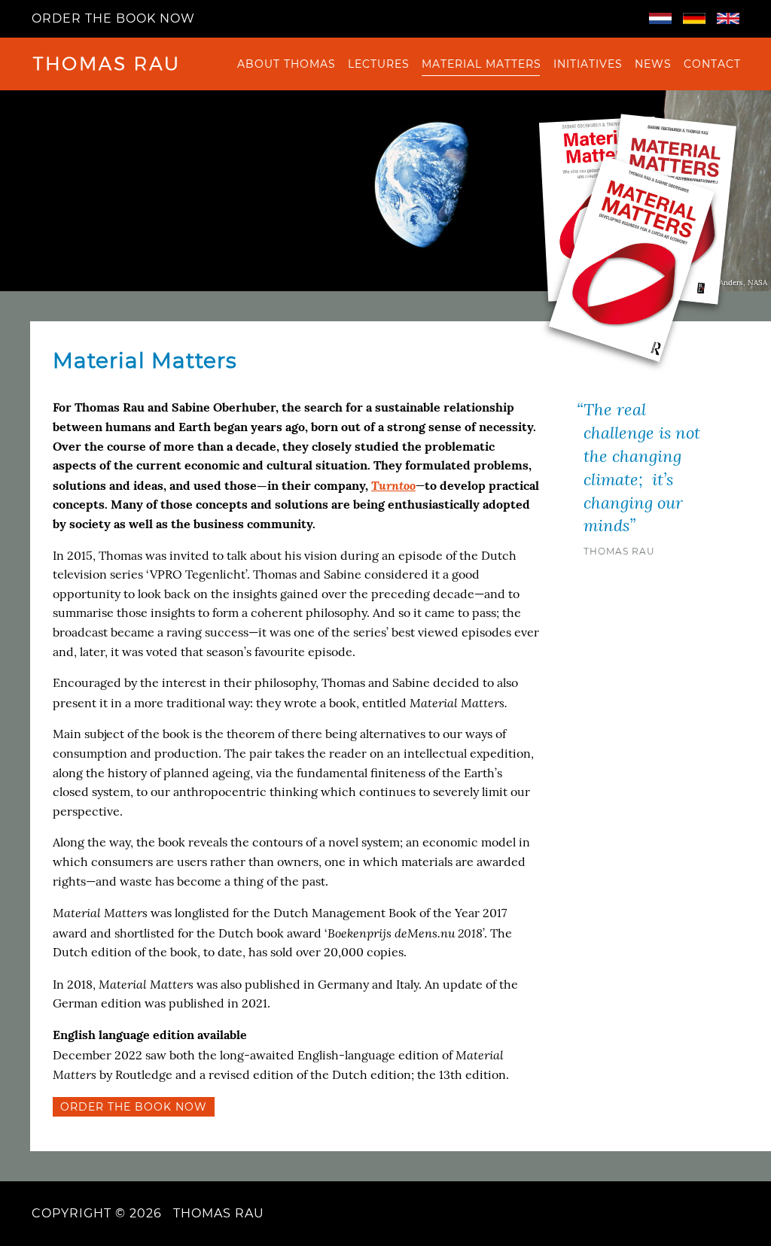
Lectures (379, 64)
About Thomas (286, 64)
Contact (712, 64)
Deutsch (694, 18)
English (728, 18)
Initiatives (588, 64)
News (653, 64)
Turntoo (393, 485)
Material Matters (481, 64)
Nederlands (660, 18)
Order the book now (113, 18)
